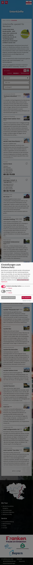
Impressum (4, 281)
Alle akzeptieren (26, 297)
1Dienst (9, 288)
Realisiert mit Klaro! (27, 300)
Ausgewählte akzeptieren (8, 297)
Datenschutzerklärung (23, 280)
